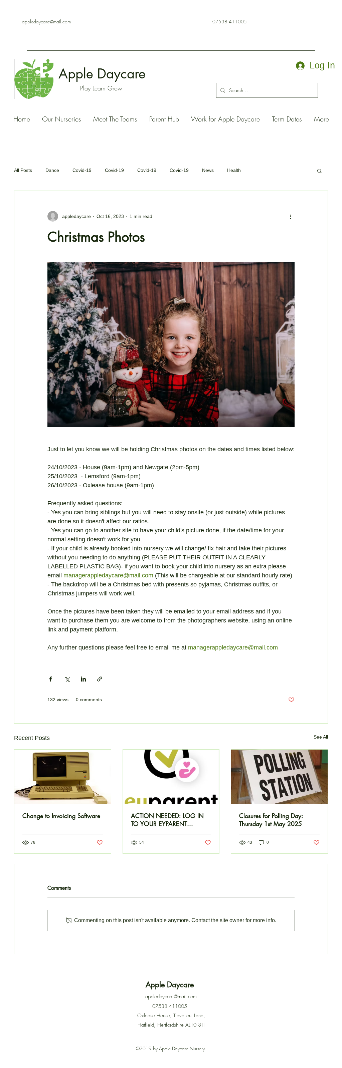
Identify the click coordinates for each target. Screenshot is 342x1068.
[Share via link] (100, 679)
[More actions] (291, 216)
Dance (52, 170)
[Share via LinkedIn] (83, 679)
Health (234, 170)
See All (321, 737)
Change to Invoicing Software (61, 816)
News (208, 170)
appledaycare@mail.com (46, 21)
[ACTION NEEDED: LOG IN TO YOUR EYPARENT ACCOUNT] (171, 777)
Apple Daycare (104, 73)
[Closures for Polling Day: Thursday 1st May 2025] (279, 777)
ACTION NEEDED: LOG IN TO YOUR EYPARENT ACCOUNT (167, 820)
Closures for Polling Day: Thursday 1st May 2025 (271, 820)
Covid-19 (82, 170)
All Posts (23, 170)
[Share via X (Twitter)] (67, 679)
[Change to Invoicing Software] (62, 777)
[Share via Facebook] (50, 679)
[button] (319, 170)
